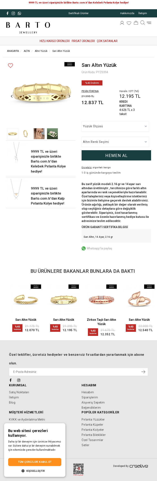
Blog (12, 402)
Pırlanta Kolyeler (93, 429)
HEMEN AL (116, 155)
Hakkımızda (127, 13)
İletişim (142, 13)
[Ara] (142, 23)
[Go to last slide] (12, 96)
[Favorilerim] (129, 23)
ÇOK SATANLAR (107, 41)
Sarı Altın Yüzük (25, 319)
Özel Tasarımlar (92, 440)
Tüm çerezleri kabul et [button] (35, 462)
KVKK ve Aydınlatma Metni (27, 419)
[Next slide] (69, 96)
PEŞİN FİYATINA (90, 91)
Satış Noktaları (19, 392)
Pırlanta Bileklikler (94, 435)
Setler (85, 445)
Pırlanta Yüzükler (93, 419)
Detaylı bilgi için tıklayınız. (23, 454)
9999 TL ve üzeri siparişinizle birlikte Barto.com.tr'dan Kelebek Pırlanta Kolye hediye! (48, 161)
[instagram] (19, 380)
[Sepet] (135, 23)
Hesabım (88, 392)
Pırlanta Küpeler (92, 424)
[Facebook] (10, 380)
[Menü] (149, 23)
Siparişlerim (90, 397)
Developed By (121, 466)
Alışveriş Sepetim (93, 402)
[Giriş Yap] (122, 23)
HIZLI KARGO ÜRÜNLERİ (55, 41)
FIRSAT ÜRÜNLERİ (83, 41)
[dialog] (34, 450)
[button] (12, 133)
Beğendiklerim (91, 407)
